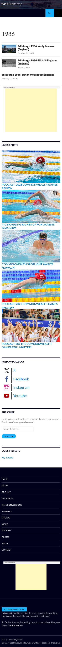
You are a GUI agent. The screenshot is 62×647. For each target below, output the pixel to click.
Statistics (7, 511)
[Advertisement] (31, 110)
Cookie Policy (15, 625)
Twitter (36, 642)
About (5, 537)
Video (5, 524)
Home (5, 479)
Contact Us (7, 642)
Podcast (6, 530)
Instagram (21, 387)
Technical (7, 498)
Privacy (16, 642)
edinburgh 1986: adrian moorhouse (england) (28, 74)
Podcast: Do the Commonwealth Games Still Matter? (26, 345)
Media (5, 543)
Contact (6, 549)
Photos (6, 517)
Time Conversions (12, 505)
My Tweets (7, 457)
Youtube (20, 395)
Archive (6, 492)
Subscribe (8, 436)
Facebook (21, 379)
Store (5, 485)
